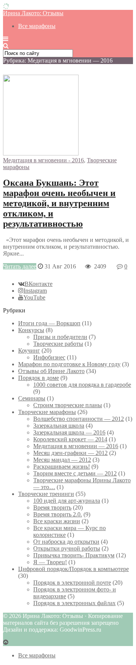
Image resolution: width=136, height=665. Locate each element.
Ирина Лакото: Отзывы (33, 13)
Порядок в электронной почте (72, 582)
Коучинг (29, 350)
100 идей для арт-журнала (66, 500)
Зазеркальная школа (58, 425)
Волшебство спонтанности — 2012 (78, 419)
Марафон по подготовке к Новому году (69, 364)
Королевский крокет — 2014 (70, 439)
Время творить (52, 507)
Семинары (31, 398)
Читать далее (19, 266)
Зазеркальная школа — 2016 (69, 432)
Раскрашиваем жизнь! (61, 466)
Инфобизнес (49, 357)
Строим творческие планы (67, 405)
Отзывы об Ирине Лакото (51, 371)
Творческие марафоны (47, 412)
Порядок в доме (38, 378)
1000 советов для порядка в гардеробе (82, 384)
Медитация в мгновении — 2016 (75, 446)
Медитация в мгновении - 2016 (43, 160)
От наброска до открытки (66, 541)
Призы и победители (60, 337)
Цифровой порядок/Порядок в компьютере (73, 569)
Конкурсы (31, 330)
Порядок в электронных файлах (74, 603)
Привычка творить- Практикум (73, 555)
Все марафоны (37, 26)
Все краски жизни (56, 521)
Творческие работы (58, 343)
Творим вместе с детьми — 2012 (75, 473)
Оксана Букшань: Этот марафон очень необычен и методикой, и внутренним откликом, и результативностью (59, 203)
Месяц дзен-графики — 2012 (70, 453)
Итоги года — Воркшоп (49, 323)
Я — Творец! (50, 562)
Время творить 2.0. (57, 514)
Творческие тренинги (46, 494)
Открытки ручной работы (66, 548)
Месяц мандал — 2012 (62, 459)
